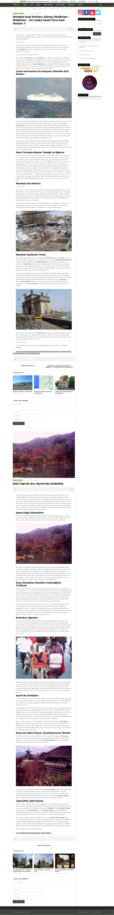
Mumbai (22, 13)
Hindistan (15, 13)
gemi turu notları (55, 133)
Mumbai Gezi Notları (65, 351)
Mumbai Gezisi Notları (33, 353)
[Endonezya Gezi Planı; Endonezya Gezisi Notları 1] (44, 382)
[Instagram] (96, 1)
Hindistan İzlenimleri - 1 (28, 365)
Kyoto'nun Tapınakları (43, 844)
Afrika (25, 4)
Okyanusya (71, 4)
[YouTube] (91, 1)
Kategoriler (82, 1)
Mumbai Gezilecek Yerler (19, 353)
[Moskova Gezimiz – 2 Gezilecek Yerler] (44, 861)
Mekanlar (23, 1)
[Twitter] (94, 1)
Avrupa (38, 4)
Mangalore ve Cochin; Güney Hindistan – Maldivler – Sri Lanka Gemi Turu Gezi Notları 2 (59, 366)
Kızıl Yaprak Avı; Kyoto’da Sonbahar (38, 483)
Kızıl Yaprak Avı (24, 833)
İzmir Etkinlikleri (96, 912)
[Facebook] (88, 1)
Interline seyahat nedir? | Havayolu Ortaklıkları (90, 41)
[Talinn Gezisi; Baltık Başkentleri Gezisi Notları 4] (65, 382)
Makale (43, 833)
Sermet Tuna (35, 13)
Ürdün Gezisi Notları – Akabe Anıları (22, 391)
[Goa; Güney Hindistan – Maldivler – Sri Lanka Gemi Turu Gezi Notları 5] (22, 861)
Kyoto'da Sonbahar (35, 833)
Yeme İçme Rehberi (83, 912)
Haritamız (73, 1)
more (70, 29)
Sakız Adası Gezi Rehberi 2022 (87, 58)
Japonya (15, 480)
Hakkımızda (64, 1)
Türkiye (80, 4)
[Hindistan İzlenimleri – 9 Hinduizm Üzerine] (65, 861)
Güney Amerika (48, 4)
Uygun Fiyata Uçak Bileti (33, 1)
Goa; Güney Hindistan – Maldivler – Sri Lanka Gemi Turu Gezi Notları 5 (22, 870)
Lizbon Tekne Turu (84, 54)
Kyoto (20, 480)
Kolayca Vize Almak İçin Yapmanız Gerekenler (89, 46)
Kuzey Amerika (60, 4)
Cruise (21, 351)
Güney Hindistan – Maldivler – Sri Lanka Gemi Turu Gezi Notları (42, 351)
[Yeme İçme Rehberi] (89, 69)
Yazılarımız (54, 1)
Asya (31, 4)
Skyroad (48, 833)
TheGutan (33, 480)
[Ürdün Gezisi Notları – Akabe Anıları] (22, 382)
